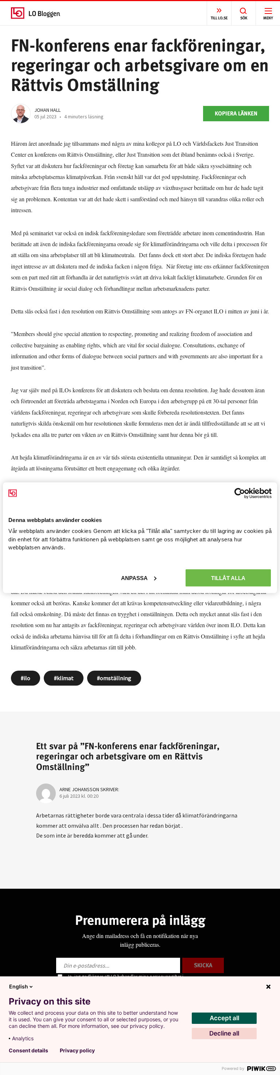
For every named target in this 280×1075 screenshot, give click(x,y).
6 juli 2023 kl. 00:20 (78, 796)
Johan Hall (47, 110)
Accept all (224, 1018)
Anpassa (134, 578)
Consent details (28, 1050)
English (18, 986)
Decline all (224, 1033)
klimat (65, 678)
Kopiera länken (236, 113)
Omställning (115, 678)
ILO (27, 678)
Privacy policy (77, 1050)
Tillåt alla (228, 578)
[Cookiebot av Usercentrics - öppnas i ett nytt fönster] (240, 493)
